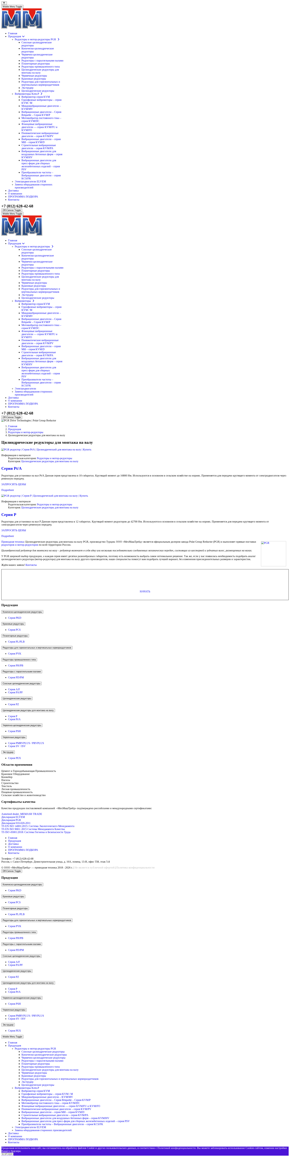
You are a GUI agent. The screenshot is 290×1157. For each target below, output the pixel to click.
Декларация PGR (11, 820)
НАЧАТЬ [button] (145, 591)
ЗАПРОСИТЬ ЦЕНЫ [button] (13, 484)
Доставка (13, 843)
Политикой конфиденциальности (176, 1148)
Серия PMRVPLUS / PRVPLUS (26, 743)
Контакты (31, 564)
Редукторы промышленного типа (19, 659)
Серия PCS (14, 629)
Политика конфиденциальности (135, 867)
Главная (12, 837)
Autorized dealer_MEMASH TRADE (21, 814)
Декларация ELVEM (13, 817)
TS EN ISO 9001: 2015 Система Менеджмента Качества (33, 829)
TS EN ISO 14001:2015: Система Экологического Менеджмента (37, 826)
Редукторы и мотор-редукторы (54, 458)
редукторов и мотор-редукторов (19, 544)
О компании (15, 846)
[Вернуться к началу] (4, 3)
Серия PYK (14, 653)
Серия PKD (14, 617)
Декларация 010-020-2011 (16, 823)
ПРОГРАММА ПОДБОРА (23, 849)
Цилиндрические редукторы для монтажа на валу (49, 461)
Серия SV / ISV (17, 746)
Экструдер (8, 752)
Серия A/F (14, 689)
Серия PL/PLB (16, 641)
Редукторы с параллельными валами (22, 671)
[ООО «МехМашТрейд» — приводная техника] (21, 27)
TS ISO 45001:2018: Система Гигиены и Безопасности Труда (35, 832)
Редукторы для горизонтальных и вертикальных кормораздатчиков (37, 647)
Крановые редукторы (13, 624)
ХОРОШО (7, 1154)
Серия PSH (14, 731)
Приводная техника (12, 541)
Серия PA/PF (15, 692)
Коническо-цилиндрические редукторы (22, 612)
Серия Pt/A (11, 468)
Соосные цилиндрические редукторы (21, 683)
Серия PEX (14, 758)
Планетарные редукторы (15, 636)
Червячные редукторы (14, 737)
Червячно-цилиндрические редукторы (22, 725)
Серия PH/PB (15, 665)
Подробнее (7, 490)
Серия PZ (13, 704)
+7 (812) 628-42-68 (17, 206)
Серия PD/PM (16, 677)
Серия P (8, 514)
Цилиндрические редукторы (17, 698)
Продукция (14, 840)
